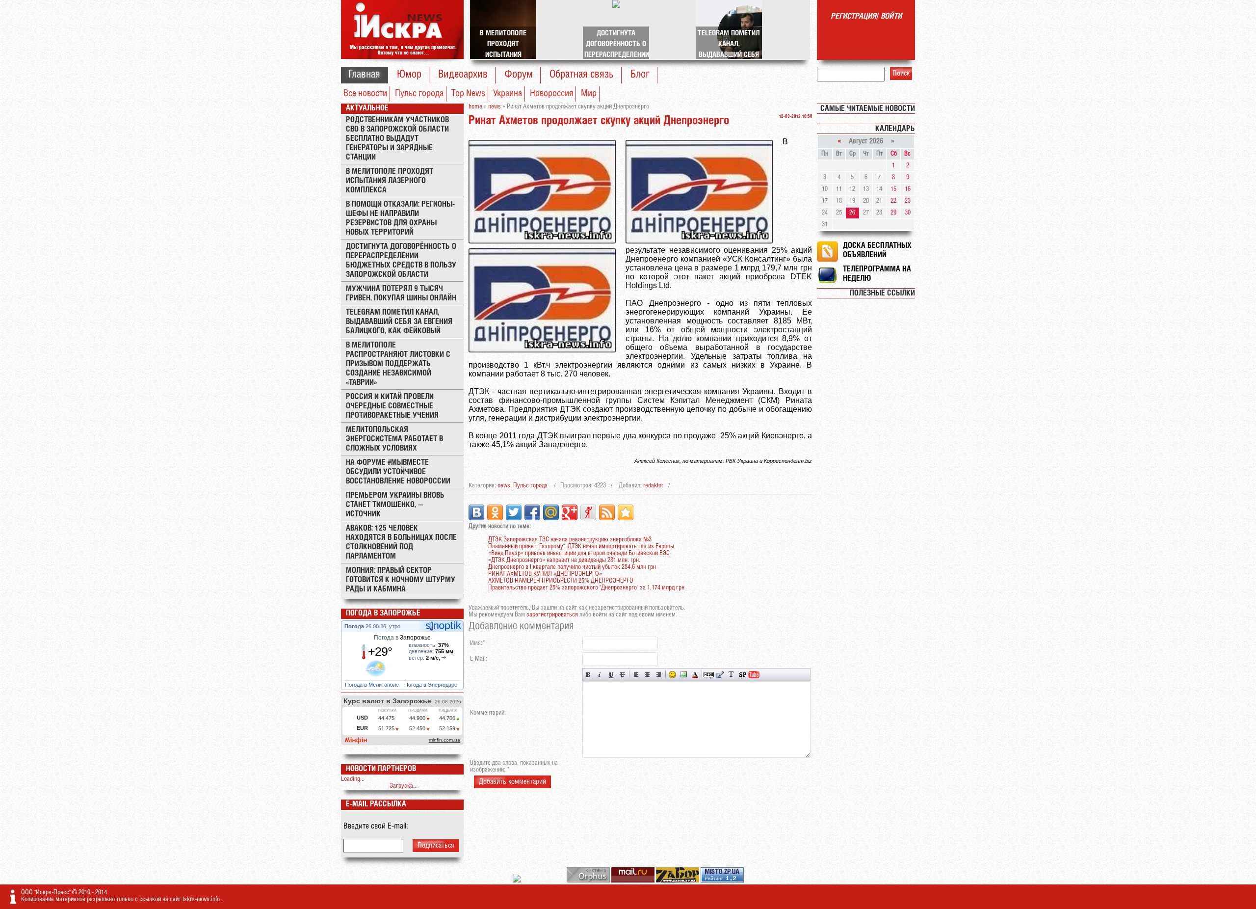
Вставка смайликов (672, 674)
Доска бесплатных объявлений (877, 250)
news (503, 485)
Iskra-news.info (202, 899)
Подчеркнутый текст (611, 674)
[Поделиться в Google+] (569, 512)
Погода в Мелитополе (372, 685)
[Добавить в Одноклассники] (495, 512)
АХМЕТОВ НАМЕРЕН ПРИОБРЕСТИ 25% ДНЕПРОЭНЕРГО (560, 581)
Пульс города (419, 94)
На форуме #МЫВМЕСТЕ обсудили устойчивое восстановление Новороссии (398, 472)
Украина (507, 94)
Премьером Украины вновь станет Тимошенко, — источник (395, 505)
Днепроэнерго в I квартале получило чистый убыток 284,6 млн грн (572, 567)
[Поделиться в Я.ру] (588, 512)
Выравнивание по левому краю (636, 674)
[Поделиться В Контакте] (476, 512)
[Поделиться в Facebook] (532, 512)
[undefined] (589, 880)
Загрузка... (404, 786)
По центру (647, 674)
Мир (589, 94)
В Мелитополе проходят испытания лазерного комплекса (389, 181)
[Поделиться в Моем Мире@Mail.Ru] (551, 512)
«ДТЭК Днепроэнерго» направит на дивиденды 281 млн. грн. (564, 560)
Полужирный (588, 674)
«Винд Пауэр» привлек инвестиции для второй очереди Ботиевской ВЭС (579, 553)
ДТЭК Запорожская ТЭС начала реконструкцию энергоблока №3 (570, 539)
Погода (355, 626)
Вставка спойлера (742, 674)
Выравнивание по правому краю (658, 674)
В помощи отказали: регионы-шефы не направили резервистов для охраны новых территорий (400, 218)
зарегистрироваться (552, 614)
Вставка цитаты (720, 674)
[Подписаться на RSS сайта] (607, 512)
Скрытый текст (708, 674)
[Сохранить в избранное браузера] (625, 512)
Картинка (683, 674)
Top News (468, 94)
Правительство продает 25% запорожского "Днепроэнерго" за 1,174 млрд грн (586, 587)
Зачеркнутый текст (622, 674)
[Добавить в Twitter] (514, 512)
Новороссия (551, 94)
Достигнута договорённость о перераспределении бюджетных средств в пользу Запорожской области (401, 260)
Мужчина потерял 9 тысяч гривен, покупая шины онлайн (401, 293)
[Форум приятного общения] (517, 880)
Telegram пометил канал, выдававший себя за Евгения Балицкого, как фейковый (399, 322)
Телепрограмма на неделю (877, 274)
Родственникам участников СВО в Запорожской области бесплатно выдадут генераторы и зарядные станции (397, 138)
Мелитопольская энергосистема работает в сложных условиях (394, 439)
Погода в (402, 637)
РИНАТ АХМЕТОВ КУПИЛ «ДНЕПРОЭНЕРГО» (545, 574)
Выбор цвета (695, 674)
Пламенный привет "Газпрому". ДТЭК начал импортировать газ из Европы (581, 546)
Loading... (353, 779)
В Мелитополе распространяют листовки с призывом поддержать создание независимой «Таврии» (398, 364)
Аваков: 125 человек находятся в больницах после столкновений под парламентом (401, 542)
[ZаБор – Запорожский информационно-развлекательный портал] (678, 880)
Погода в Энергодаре (431, 685)
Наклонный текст (599, 674)
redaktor (653, 485)
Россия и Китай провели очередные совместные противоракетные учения (392, 406)
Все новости (365, 94)
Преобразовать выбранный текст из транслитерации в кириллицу (731, 674)
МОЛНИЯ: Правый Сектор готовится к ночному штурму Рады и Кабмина (400, 580)
